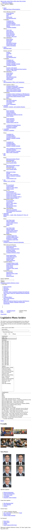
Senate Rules (9, 74)
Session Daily (9, 224)
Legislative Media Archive (12, 237)
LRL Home (2, 311)
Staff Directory (25, 301)
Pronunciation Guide (11, 44)
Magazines (5, 288)
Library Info (6, 299)
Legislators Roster (10, 257)
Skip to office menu (14, 1)
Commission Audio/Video (12, 239)
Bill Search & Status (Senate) (13, 165)
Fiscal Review (9, 272)
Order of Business (10, 112)
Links (4, 295)
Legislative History (7, 297)
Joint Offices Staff (10, 101)
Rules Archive (9, 204)
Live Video (8, 220)
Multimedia (6, 213)
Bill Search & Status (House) (13, 159)
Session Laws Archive (11, 195)
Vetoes (7, 177)
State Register (9, 207)
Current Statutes (10, 186)
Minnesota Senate (7, 48)
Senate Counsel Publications (12, 248)
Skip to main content (5, 1)
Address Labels (9, 78)
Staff (7, 15)
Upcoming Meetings (11, 23)
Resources (12, 298)
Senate (4, 47)
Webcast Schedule (10, 221)
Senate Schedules (10, 118)
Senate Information (10, 260)
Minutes (8, 26)
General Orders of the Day (12, 122)
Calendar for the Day (11, 113)
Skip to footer (22, 1)
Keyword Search (10, 185)
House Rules (9, 40)
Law (4, 179)
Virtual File (12, 293)
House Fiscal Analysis (11, 246)
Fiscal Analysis (9, 31)
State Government (13, 291)
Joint (4, 80)
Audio (13, 220)
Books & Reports (7, 286)
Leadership (8, 14)
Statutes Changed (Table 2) (12, 198)
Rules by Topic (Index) (11, 203)
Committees (6, 129)
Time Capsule (6, 293)
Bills (4, 153)
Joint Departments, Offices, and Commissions (13, 82)
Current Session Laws (11, 178)
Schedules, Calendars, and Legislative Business (14, 106)
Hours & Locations (17, 301)
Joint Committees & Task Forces (13, 148)
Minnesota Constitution (11, 209)
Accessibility (9, 103)
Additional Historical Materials (22, 293)
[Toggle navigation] (1, 284)
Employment (9, 17)
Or (9, 334)
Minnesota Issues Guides (12, 273)
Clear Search (3, 314)
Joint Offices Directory (11, 100)
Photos (7, 225)
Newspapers (6, 289)
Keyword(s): (4, 329)
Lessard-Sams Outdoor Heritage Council (15, 96)
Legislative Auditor (10, 250)
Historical (5, 290)
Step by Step (6, 298)
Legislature (6, 291)
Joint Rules (8, 41)
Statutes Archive (10, 188)
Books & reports (10, 276)
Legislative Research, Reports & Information (13, 242)
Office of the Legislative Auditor (13, 90)
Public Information (10, 34)
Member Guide (9, 259)
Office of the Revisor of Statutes (13, 91)
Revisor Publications (11, 251)
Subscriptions (9, 79)
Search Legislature (5, 4)
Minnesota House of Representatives (11, 9)
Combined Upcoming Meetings (13, 125)
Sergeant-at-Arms (10, 35)
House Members (10, 13)
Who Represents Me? (11, 18)
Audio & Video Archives (12, 222)
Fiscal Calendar (9, 116)
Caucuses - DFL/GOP (11, 36)
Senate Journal (9, 73)
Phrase (14, 334)
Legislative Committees (8, 130)
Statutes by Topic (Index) (12, 187)
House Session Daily (11, 255)
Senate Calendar (10, 121)
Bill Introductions (10, 160)
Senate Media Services (11, 231)
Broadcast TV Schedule (11, 126)
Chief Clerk (9, 30)
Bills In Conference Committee (13, 151)
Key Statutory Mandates (13, 302)
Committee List (9, 21)
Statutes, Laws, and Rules (9, 181)
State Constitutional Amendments (13, 211)
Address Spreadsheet (11, 45)
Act (15, 161)
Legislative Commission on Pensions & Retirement (17, 95)
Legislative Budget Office (12, 86)
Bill (13, 161)
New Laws (8, 274)
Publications (6, 241)
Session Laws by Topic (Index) (13, 194)
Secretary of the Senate (11, 67)
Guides (5, 294)
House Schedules (10, 110)
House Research (10, 32)
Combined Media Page (11, 235)
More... (8, 97)
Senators (8, 52)
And (5, 334)
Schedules (5, 105)
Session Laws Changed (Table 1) (13, 196)
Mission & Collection (8, 301)
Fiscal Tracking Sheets (11, 162)
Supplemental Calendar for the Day (14, 114)
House (4, 8)
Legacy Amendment (11, 104)
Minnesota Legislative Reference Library (10, 283)
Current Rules (9, 202)
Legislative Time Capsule (12, 268)
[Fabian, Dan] (9, 338)
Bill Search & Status (11, 172)
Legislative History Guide (12, 263)
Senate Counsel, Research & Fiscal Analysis (16, 69)
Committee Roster (10, 22)
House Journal (9, 39)
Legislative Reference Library (13, 88)
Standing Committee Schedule (13, 24)
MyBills (8, 173)
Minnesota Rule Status (11, 205)
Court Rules (9, 212)
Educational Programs (11, 43)
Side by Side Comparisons (12, 152)
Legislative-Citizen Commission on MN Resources (17, 93)
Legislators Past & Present (12, 264)
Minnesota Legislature (7, 2)
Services (5, 302)
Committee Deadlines (11, 27)
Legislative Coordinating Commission (15, 87)
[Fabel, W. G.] (9, 337)
